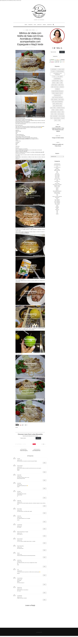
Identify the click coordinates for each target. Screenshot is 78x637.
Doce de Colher (57, 183)
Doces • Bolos (61, 99)
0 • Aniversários (53, 69)
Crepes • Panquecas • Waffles (57, 93)
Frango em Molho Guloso (58, 137)
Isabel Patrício (19, 560)
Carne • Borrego (57, 174)
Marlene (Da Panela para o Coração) (22, 531)
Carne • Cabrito (57, 175)
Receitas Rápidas (57, 118)
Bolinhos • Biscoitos (57, 170)
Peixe (57, 198)
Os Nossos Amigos (57, 193)
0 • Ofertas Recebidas (60, 71)
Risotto (58, 142)
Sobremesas (57, 209)
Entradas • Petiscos (57, 185)
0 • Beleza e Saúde (61, 69)
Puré (51, 118)
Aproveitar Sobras (55, 80)
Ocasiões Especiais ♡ (57, 192)
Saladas (62, 118)
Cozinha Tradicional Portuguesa (57, 91)
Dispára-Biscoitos (57, 95)
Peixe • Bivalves (57, 200)
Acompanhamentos (57, 78)
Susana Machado (19, 578)
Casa (35, 24)
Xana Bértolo (19, 483)
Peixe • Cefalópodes (54, 116)
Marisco (57, 188)
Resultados (57, 207)
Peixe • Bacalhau (57, 199)
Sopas (56, 120)
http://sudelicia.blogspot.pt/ (20, 582)
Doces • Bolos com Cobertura (57, 101)
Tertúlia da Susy (19, 587)
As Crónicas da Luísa (57, 167)
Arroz (61, 80)
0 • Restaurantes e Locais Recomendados (57, 74)
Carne (57, 172)
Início (26, 24)
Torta (57, 212)
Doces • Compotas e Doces (57, 103)
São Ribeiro (19, 491)
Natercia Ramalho (20, 538)
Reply (45, 480)
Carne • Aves (57, 173)
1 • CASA (53, 76)
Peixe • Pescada (61, 116)
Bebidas (57, 168)
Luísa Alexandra (19, 524)
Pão (57, 195)
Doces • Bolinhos (54, 99)
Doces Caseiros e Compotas (57, 184)
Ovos (57, 194)
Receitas (30, 24)
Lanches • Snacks (57, 186)
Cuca (18, 569)
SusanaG (18, 458)
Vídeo (59, 120)
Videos (44, 24)
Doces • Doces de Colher (57, 105)
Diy (57, 182)
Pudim (57, 205)
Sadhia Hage (19, 500)
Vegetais (57, 213)
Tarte (57, 211)
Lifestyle (39, 24)
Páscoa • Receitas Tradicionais (57, 196)
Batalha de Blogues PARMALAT (25, 121)
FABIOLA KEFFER (22, 478)
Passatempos (57, 197)
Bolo (57, 171)
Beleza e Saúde (57, 169)
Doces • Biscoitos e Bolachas (57, 97)
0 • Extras (53, 71)
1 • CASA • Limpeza (59, 76)
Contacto (49, 24)
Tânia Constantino (20, 465)
